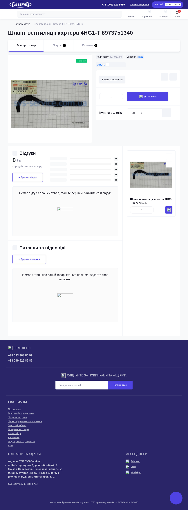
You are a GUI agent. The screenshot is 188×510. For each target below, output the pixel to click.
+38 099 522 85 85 (20, 360)
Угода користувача (17, 417)
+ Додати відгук (28, 177)
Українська (174, 4)
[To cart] (168, 210)
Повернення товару (18, 429)
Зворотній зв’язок (17, 425)
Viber (133, 467)
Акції (10, 445)
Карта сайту (14, 433)
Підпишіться (120, 385)
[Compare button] (173, 77)
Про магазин (14, 409)
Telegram (135, 461)
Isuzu (140, 57)
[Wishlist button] (164, 77)
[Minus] (103, 96)
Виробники (13, 437)
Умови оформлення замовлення (25, 421)
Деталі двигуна (22, 24)
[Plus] (119, 96)
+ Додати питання (29, 259)
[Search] (118, 14)
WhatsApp (136, 472)
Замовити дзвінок (139, 4)
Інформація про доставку (21, 413)
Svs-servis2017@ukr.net (23, 483)
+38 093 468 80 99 (20, 355)
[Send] (166, 112)
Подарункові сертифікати (21, 441)
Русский (159, 4)
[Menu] (5, 4)
